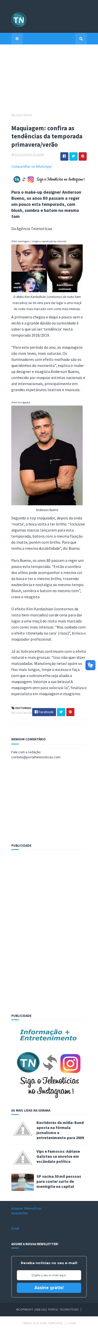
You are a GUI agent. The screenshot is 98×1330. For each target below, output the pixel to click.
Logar (71, 1323)
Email (15, 1228)
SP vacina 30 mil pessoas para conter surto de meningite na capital (58, 1181)
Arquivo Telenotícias (26, 1208)
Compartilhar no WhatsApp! (31, 166)
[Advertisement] (49, 81)
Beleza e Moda (21, 115)
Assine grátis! (49, 1287)
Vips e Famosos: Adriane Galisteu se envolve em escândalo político (58, 1156)
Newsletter (19, 1213)
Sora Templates (51, 1323)
